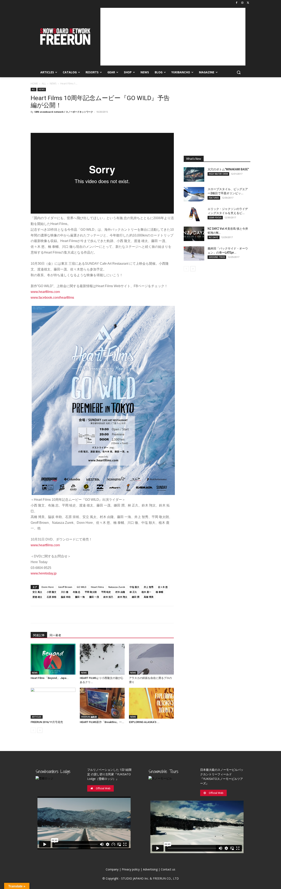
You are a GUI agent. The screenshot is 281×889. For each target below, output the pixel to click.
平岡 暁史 (106, 591)
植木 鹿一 (146, 591)
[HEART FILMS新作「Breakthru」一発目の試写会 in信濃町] (102, 703)
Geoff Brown (65, 586)
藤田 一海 (80, 596)
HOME (34, 83)
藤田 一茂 (94, 596)
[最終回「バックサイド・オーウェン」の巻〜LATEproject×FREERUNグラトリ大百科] (194, 253)
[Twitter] (248, 3)
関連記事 (39, 635)
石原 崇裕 (51, 596)
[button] (239, 72)
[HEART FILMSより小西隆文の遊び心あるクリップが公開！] (102, 659)
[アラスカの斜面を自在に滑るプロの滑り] (151, 659)
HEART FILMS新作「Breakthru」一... (102, 722)
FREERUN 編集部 (89, 716)
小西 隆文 (51, 591)
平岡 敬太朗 (91, 591)
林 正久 (133, 591)
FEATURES (214, 197)
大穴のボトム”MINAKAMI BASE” (228, 169)
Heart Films (97, 586)
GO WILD (81, 586)
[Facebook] (236, 3)
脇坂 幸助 (66, 596)
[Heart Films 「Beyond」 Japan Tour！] (53, 659)
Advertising (150, 869)
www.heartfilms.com (45, 292)
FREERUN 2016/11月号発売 (47, 722)
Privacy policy (131, 869)
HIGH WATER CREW (218, 173)
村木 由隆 (120, 591)
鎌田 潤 (135, 596)
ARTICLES (36, 716)
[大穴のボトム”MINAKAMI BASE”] (194, 174)
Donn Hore (48, 586)
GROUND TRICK (217, 257)
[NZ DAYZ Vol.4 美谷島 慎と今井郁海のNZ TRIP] (194, 234)
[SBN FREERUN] (65, 36)
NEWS (53, 83)
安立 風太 (37, 591)
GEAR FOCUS (215, 217)
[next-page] (39, 730)
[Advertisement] (172, 37)
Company (112, 869)
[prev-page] (33, 730)
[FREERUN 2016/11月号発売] (53, 703)
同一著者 (55, 635)
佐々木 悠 (163, 586)
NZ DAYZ (213, 237)
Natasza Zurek (116, 586)
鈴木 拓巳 (108, 596)
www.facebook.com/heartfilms (52, 297)
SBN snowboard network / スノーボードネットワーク (63, 111)
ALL (44, 83)
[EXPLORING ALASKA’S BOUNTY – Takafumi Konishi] (151, 703)
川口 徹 (64, 591)
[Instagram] (242, 3)
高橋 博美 (148, 596)
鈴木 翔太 (122, 596)
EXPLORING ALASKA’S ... (144, 722)
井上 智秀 (148, 586)
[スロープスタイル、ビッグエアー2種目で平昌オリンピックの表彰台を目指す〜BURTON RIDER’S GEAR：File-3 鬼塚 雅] (194, 194)
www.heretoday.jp (44, 573)
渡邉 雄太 (37, 596)
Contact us (168, 869)
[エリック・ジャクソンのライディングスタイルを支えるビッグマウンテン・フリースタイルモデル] (194, 214)
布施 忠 (76, 591)
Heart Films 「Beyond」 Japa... (50, 678)
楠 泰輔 (159, 591)
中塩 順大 (134, 586)
